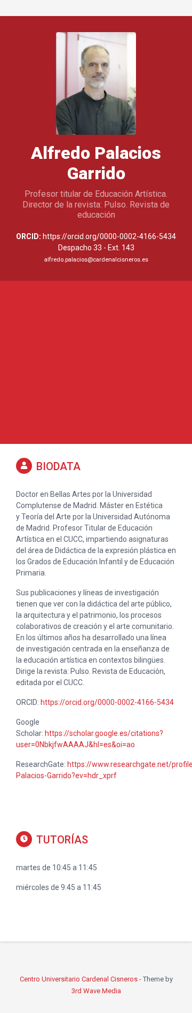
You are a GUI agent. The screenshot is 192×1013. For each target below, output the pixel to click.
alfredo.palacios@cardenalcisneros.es (96, 259)
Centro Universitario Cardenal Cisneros (79, 979)
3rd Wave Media (96, 991)
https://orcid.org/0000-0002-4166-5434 (107, 702)
